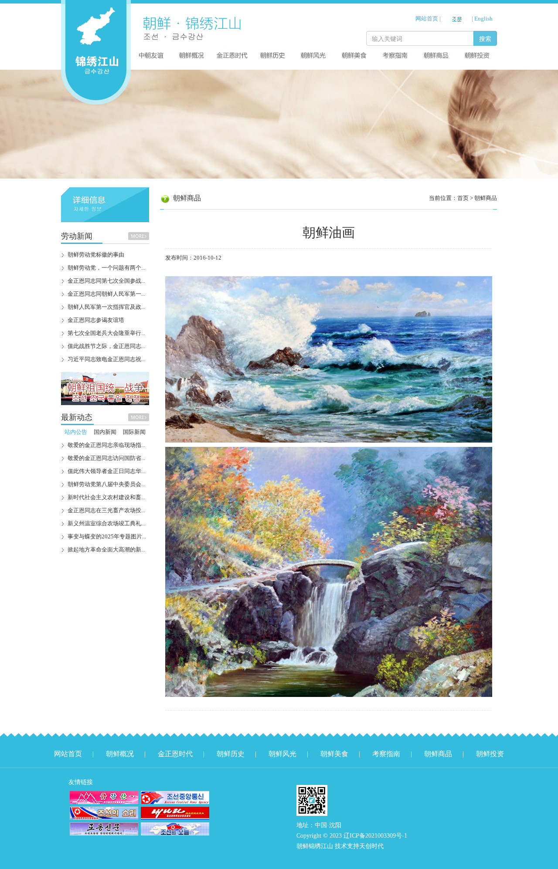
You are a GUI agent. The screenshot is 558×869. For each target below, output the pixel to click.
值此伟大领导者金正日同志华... (106, 471)
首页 (463, 198)
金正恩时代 (175, 753)
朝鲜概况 (120, 753)
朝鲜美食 (334, 753)
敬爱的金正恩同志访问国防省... (106, 458)
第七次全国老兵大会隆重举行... (106, 333)
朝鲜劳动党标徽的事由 (96, 254)
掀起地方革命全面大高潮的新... (106, 549)
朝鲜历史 (231, 753)
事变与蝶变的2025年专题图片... (107, 536)
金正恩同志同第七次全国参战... (106, 280)
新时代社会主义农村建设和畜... (106, 497)
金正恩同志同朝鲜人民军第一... (106, 294)
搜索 (485, 38)
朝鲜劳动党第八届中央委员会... (106, 484)
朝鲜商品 (485, 198)
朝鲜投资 (490, 753)
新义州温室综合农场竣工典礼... (106, 523)
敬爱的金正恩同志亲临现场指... (106, 445)
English (483, 18)
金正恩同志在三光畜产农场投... (106, 510)
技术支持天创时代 (359, 846)
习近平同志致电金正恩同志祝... (106, 359)
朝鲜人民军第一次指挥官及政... (106, 307)
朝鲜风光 (282, 753)
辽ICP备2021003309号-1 (375, 835)
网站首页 (426, 18)
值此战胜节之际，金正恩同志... (106, 346)
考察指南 (386, 753)
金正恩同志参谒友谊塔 (96, 320)
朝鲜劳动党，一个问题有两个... (106, 267)
